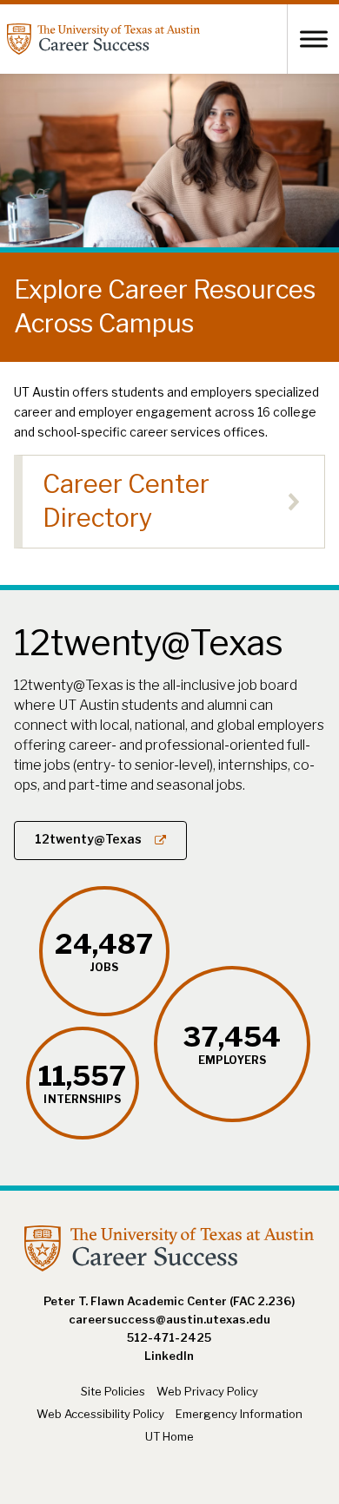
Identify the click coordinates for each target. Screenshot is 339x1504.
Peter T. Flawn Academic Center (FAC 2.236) (169, 1301)
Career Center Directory (126, 501)
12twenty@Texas (88, 838)
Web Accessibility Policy (100, 1414)
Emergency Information (239, 1414)
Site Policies (113, 1391)
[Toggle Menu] (314, 38)
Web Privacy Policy (207, 1391)
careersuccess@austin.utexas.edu (169, 1319)
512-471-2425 (169, 1337)
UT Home (169, 1436)
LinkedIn (169, 1356)
